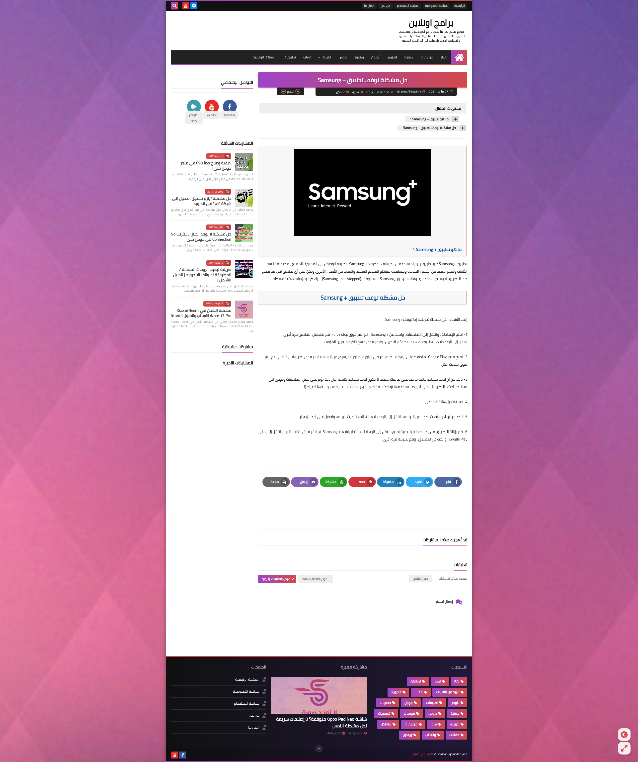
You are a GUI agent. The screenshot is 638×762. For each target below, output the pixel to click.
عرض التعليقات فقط (314, 579)
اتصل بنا (369, 5)
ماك (434, 724)
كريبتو (454, 724)
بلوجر (455, 702)
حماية (408, 57)
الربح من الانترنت (447, 692)
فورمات (409, 713)
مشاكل (340, 92)
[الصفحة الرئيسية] (459, 57)
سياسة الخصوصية (436, 5)
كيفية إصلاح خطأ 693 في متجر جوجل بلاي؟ (205, 165)
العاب (307, 57)
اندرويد (392, 57)
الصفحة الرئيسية (379, 92)
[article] (313, 513)
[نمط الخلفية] (624, 748)
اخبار (444, 57)
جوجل (408, 702)
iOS (456, 681)
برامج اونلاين (431, 22)
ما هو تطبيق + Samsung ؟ (429, 119)
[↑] (319, 749)
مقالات (454, 735)
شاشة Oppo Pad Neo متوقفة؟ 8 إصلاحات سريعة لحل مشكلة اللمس (321, 722)
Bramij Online (355, 733)
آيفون (375, 57)
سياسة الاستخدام (407, 5)
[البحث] (174, 5)
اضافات (415, 681)
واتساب (430, 735)
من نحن (385, 5)
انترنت (326, 57)
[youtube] (185, 5)
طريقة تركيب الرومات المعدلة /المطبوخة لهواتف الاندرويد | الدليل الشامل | (202, 275)
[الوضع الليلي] (624, 734)
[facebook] (182, 755)
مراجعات (427, 57)
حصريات (385, 702)
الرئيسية (459, 5)
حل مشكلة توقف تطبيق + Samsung (429, 128)
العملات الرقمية (264, 57)
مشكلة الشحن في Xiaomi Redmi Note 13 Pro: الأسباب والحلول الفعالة (201, 313)
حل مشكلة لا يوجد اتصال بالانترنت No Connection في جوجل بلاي (201, 236)
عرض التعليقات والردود (276, 579)
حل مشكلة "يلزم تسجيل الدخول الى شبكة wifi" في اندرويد (201, 201)
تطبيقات (290, 57)
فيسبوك (384, 713)
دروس (343, 57)
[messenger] (193, 5)
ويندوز (359, 57)
